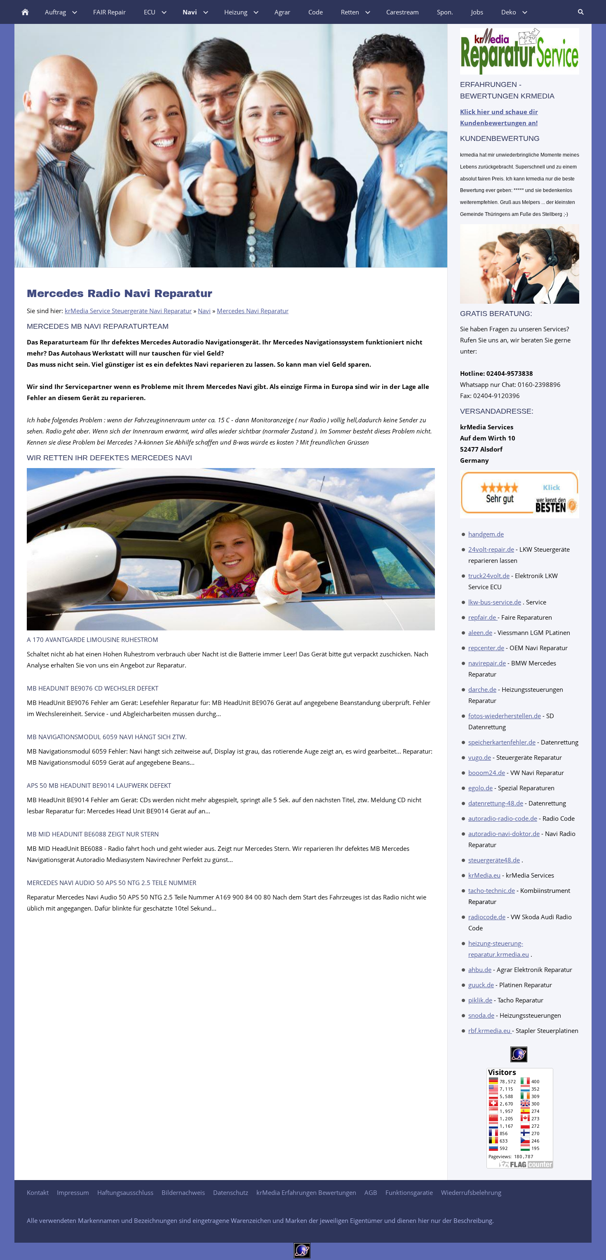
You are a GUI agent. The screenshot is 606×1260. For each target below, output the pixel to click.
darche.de (482, 689)
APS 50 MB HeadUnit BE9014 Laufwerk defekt (99, 785)
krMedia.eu (484, 875)
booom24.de (486, 772)
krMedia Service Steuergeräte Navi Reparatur (128, 311)
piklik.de (480, 1000)
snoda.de (481, 1015)
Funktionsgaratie (409, 1192)
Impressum (73, 1192)
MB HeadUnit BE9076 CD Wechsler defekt (92, 688)
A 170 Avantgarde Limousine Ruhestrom (92, 639)
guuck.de (481, 985)
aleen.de (480, 632)
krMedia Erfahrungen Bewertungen (306, 1192)
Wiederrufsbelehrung (471, 1192)
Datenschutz (230, 1192)
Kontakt (38, 1192)
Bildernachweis (183, 1192)
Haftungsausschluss (125, 1192)
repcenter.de (486, 648)
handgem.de (486, 534)
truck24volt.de (489, 575)
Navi (204, 311)
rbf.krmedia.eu (490, 1030)
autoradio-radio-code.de (502, 818)
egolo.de (480, 788)
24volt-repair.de (491, 549)
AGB (370, 1192)
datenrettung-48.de (495, 803)
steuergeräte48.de (494, 860)
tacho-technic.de (491, 890)
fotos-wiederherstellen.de (504, 716)
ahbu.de (479, 969)
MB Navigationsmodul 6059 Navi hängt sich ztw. (107, 737)
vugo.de (479, 757)
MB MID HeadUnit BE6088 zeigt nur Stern (93, 834)
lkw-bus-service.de (494, 602)
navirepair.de (487, 663)
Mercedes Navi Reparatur (253, 311)
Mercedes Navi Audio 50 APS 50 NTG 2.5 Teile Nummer (111, 882)
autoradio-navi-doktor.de (504, 833)
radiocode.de (486, 917)
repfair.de (483, 617)
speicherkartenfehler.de (502, 742)
